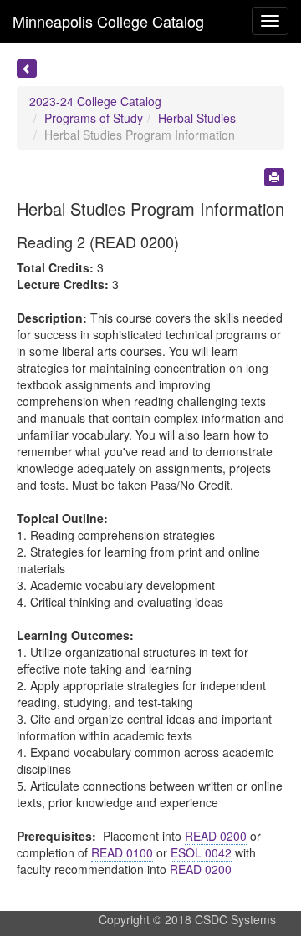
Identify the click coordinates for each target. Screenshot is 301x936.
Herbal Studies (197, 117)
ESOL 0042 (201, 852)
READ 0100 (122, 852)
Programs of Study (93, 117)
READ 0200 (216, 835)
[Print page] (274, 177)
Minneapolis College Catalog (108, 21)
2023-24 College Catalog (95, 101)
